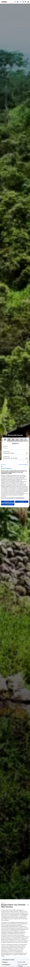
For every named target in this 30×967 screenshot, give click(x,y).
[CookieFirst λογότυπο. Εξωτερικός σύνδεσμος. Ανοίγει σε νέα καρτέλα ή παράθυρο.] (1, 466)
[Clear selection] (27, 453)
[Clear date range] (27, 458)
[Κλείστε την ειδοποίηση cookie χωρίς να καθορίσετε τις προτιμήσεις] (27, 462)
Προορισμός (6, 451)
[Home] (4, 2)
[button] (4, 464)
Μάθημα (5, 446)
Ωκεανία (3, 903)
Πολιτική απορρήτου (23, 464)
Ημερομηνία (6, 456)
